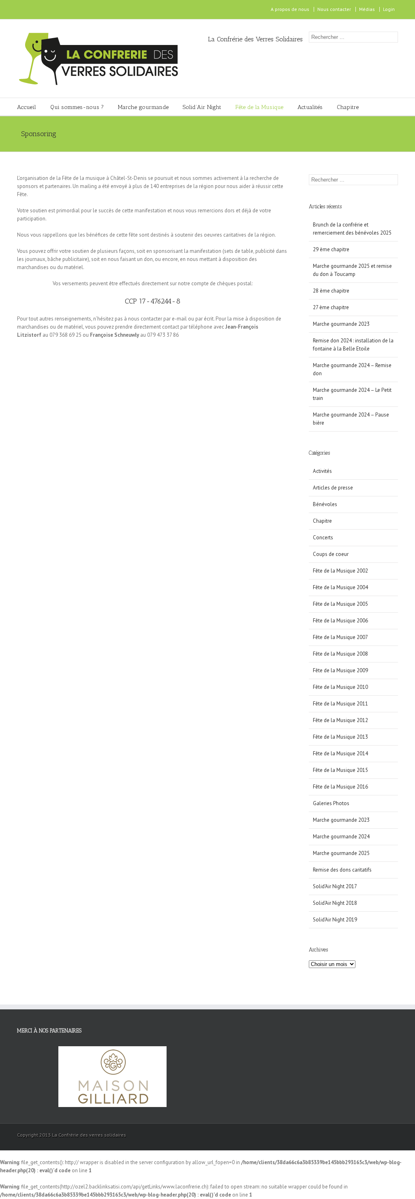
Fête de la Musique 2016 (340, 786)
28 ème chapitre (331, 290)
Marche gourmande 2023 (341, 324)
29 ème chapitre (331, 249)
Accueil (26, 107)
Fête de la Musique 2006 (340, 620)
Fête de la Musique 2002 (340, 570)
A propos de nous (290, 9)
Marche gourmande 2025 (341, 853)
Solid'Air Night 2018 (335, 903)
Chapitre (348, 107)
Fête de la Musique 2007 (340, 637)
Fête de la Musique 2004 (340, 587)
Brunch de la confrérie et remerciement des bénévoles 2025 (352, 228)
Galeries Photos (331, 803)
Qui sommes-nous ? (77, 107)
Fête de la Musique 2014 (340, 753)
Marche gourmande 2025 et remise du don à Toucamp (352, 270)
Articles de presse (333, 487)
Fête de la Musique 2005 (340, 604)
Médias (367, 9)
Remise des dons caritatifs (342, 869)
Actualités (310, 107)
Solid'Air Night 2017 (335, 886)
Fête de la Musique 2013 (340, 736)
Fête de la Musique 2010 (340, 687)
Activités (322, 471)
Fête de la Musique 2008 (340, 653)
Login (389, 9)
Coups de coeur (331, 554)
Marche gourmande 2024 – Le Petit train (352, 394)
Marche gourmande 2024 (341, 836)
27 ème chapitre (331, 307)
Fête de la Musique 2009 (340, 670)
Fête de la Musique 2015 (340, 770)
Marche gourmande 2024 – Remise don (352, 369)
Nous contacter (334, 9)
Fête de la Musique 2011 (340, 703)
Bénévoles (325, 504)
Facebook (19, 9)
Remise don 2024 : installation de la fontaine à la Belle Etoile (353, 344)
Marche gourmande (143, 107)
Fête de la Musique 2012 (340, 720)
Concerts (323, 537)
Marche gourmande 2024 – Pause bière (351, 418)
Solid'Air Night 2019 (335, 919)
